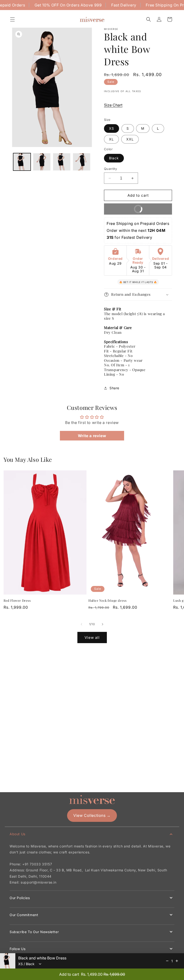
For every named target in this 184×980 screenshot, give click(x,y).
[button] (12, 19)
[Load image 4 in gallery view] (81, 162)
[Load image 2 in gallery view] (42, 162)
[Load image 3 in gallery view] (61, 162)
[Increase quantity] (176, 960)
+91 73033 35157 (37, 864)
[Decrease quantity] (167, 960)
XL (111, 139)
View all (92, 637)
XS (111, 128)
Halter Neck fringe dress (107, 600)
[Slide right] (102, 624)
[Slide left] (81, 624)
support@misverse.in (38, 882)
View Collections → (92, 815)
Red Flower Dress (17, 600)
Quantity (110, 169)
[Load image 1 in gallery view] (22, 162)
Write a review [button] (92, 435)
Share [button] (114, 388)
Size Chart (113, 105)
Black (114, 158)
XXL (130, 139)
